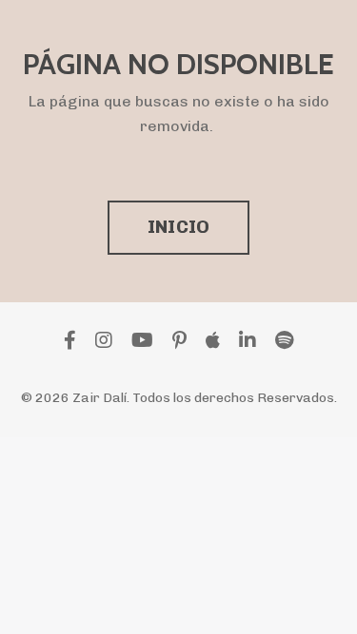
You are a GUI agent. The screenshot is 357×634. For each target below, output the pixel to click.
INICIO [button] (179, 227)
